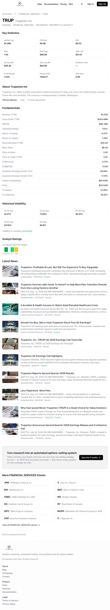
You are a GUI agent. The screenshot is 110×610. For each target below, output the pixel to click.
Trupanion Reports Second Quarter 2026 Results (47, 373)
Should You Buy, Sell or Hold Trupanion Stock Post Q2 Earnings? (56, 322)
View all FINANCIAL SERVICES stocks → (21, 525)
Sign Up (102, 4)
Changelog (7, 573)
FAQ (71, 4)
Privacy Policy (8, 604)
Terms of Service (10, 600)
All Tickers (7, 14)
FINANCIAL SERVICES (29, 14)
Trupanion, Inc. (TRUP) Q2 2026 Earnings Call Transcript (51, 339)
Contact (6, 576)
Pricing (63, 4)
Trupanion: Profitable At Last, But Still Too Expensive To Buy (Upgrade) (59, 267)
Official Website (9, 100)
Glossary (6, 588)
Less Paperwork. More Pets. (36, 390)
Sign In (90, 4)
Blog (4, 569)
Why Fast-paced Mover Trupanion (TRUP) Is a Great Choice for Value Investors (64, 407)
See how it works (89, 457)
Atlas (39, 4)
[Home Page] (19, 4)
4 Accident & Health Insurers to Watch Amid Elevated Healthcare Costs (59, 305)
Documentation (51, 4)
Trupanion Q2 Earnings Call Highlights (41, 356)
